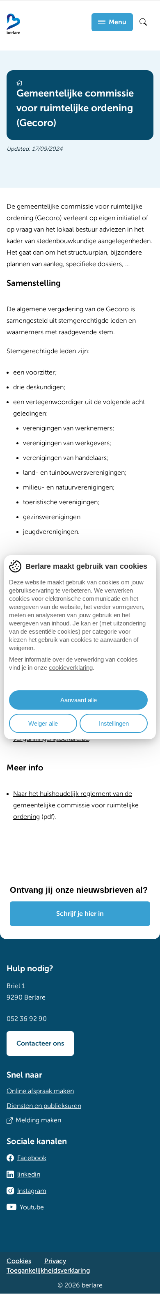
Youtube (32, 1207)
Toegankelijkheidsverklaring (48, 1270)
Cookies (19, 1261)
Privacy (55, 1261)
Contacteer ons (40, 1043)
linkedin (28, 1174)
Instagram (31, 1191)
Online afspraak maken (40, 1091)
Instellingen (114, 723)
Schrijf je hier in (80, 913)
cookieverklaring (71, 667)
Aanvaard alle (78, 699)
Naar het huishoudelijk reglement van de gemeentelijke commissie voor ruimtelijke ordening (76, 805)
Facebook (31, 1158)
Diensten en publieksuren (44, 1106)
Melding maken (38, 1120)
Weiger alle (43, 723)
